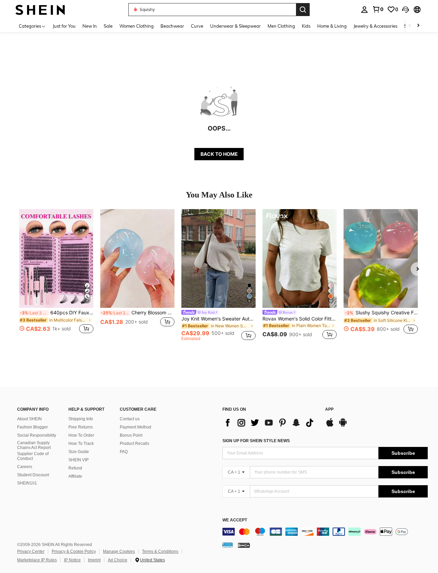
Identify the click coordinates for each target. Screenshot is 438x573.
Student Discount (33, 475)
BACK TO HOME (219, 154)
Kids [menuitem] (306, 26)
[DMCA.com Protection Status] (244, 545)
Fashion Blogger (32, 427)
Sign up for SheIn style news (256, 440)
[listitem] (56, 275)
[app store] (330, 425)
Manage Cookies (119, 551)
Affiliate (75, 476)
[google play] (343, 425)
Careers (24, 466)
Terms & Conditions (160, 551)
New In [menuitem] (89, 26)
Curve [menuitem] (197, 26)
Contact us (130, 419)
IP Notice (72, 560)
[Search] (303, 9)
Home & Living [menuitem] (332, 26)
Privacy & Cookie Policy (74, 551)
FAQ (124, 451)
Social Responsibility (36, 435)
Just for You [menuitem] (64, 26)
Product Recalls (134, 443)
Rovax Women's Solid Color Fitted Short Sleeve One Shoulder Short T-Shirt (299, 319)
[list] (270, 423)
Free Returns (80, 427)
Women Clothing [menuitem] (136, 26)
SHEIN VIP (78, 460)
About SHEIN (29, 419)
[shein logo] (40, 9)
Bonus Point (131, 435)
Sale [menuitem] (108, 26)
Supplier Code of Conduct (33, 456)
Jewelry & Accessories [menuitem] (375, 26)
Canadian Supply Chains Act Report (34, 445)
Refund (75, 468)
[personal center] (364, 9)
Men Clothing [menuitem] (281, 26)
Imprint (94, 560)
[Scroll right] (418, 25)
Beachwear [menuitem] (172, 26)
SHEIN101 (27, 483)
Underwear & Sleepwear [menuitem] (235, 26)
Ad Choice (117, 560)
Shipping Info (80, 419)
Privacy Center (30, 551)
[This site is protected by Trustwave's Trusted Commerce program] (227, 545)
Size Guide (78, 451)
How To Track (81, 443)
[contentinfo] (325, 532)
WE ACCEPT (234, 520)
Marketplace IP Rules (37, 560)
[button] (405, 9)
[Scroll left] (410, 25)
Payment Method (135, 427)
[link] (378, 9)
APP (329, 409)
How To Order (81, 435)
